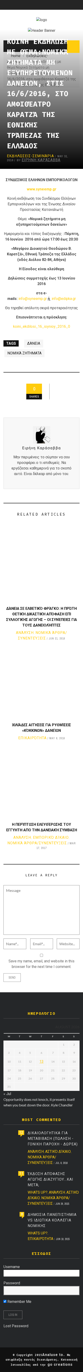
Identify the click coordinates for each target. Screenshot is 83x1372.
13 (41, 1061)
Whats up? (37, 1192)
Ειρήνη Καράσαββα (41, 160)
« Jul (7, 1094)
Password (11, 1283)
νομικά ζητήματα (24, 353)
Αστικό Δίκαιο (58, 1151)
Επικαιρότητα (32, 738)
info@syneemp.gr (32, 298)
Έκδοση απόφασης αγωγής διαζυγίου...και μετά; (50, 1179)
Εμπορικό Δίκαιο (51, 837)
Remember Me (18, 1301)
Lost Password (15, 1326)
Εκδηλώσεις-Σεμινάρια (30, 156)
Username (11, 1267)
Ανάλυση (25, 632)
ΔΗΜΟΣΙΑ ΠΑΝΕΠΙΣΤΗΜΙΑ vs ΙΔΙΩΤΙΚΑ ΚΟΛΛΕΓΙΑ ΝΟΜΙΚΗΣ (52, 1220)
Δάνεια (33, 343)
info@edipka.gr (64, 298)
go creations (60, 1364)
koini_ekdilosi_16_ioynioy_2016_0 (41, 326)
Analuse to (52, 1355)
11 (21, 1173)
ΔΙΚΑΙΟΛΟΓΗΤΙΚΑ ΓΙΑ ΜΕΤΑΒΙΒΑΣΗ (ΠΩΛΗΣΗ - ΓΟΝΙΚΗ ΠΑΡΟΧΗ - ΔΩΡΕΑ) (53, 1138)
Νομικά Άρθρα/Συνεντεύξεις (37, 843)
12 (21, 1132)
